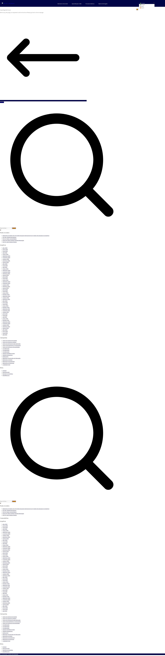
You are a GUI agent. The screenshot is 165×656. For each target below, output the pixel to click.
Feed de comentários (8, 374)
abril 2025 (5, 267)
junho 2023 (5, 289)
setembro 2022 (6, 299)
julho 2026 (5, 248)
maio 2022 (5, 304)
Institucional (5, 356)
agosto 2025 (6, 262)
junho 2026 (5, 249)
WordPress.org (6, 375)
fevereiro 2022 (6, 307)
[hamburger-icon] (153, 2)
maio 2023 (5, 291)
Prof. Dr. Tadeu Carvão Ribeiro (10, 239)
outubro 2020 (6, 325)
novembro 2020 (6, 323)
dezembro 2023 (6, 281)
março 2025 (5, 269)
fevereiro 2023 (6, 294)
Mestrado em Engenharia (9, 361)
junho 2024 (5, 277)
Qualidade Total (6, 364)
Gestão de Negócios (8, 355)
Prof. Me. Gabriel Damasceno (9, 237)
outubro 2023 (6, 285)
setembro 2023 (6, 286)
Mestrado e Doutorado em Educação (11, 358)
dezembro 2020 (6, 322)
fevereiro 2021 (6, 320)
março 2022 (5, 306)
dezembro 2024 (6, 270)
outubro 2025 (6, 259)
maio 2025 (5, 265)
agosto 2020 (6, 328)
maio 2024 (5, 278)
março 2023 (5, 293)
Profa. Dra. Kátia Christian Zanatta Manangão (13, 240)
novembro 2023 (6, 283)
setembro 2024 (6, 273)
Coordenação (6, 348)
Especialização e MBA (76, 3)
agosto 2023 (6, 288)
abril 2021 (5, 317)
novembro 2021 (6, 310)
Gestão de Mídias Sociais (9, 353)
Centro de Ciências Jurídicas (9, 342)
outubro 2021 (6, 312)
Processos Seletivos (90, 3)
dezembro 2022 (6, 296)
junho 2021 (5, 314)
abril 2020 (5, 334)
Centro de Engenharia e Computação (12, 345)
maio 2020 (5, 333)
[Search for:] (62, 166)
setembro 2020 (6, 326)
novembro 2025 (6, 257)
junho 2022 (5, 302)
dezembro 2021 (6, 309)
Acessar (4, 370)
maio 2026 (5, 251)
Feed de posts (6, 372)
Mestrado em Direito (7, 360)
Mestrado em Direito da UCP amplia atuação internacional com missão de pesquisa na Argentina (26, 235)
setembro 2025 (6, 260)
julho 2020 (5, 330)
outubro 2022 (6, 297)
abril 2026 (5, 252)
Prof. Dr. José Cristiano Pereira (10, 242)
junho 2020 (5, 331)
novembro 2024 (6, 272)
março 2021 (5, 318)
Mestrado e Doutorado (63, 3)
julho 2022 (5, 301)
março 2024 (5, 280)
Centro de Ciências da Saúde (10, 340)
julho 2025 (5, 264)
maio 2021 (5, 315)
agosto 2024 (6, 275)
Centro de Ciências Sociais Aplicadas (11, 344)
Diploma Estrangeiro (103, 3)
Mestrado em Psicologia (8, 363)
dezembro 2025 (6, 256)
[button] (63, 4)
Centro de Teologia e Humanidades (11, 347)
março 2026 (5, 254)
